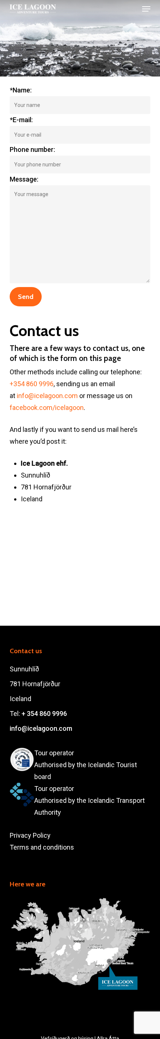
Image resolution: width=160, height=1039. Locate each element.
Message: (24, 179)
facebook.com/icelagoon (47, 407)
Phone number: (32, 149)
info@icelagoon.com (47, 396)
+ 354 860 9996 (44, 713)
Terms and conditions (42, 847)
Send (25, 297)
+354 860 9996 (32, 384)
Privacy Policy (30, 835)
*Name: (21, 90)
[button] (146, 9)
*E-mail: (21, 120)
